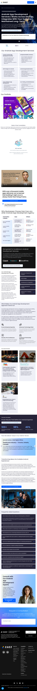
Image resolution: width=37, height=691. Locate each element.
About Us (15, 646)
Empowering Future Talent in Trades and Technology (9, 400)
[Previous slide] (2, 106)
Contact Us (11, 685)
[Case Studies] (9, 356)
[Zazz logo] (4, 2)
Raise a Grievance (33, 685)
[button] (2, 446)
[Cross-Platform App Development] (11, 87)
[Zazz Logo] (7, 647)
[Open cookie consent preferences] (2, 688)
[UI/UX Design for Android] (11, 74)
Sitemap (28, 685)
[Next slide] (35, 106)
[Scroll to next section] (19, 41)
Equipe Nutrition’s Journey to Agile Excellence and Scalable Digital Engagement (27, 368)
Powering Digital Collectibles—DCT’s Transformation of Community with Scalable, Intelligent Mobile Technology (9, 369)
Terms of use (24, 685)
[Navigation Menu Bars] (35, 2)
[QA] (28, 87)
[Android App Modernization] (28, 74)
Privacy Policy (19, 685)
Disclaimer (15, 685)
